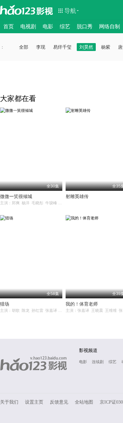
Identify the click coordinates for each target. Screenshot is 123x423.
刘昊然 (86, 47)
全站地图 (84, 402)
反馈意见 (59, 402)
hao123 (17, 10)
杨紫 (105, 47)
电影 (48, 26)
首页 (8, 26)
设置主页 (34, 402)
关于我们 (9, 402)
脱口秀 (84, 26)
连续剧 (98, 362)
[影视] (44, 10)
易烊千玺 (62, 47)
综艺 (65, 26)
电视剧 (28, 26)
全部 (23, 47)
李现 (40, 47)
